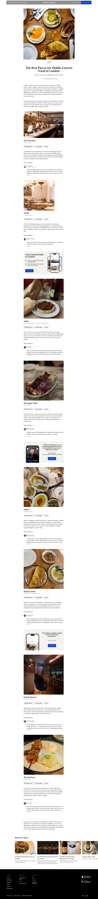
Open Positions (22, 883)
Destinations (9, 880)
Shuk (56, 92)
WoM (10, 888)
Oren (48, 94)
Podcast (8, 886)
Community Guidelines (34, 883)
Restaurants (9, 882)
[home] (49, 2)
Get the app (29, 270)
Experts (8, 877)
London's (26, 85)
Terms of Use (10, 895)
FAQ (33, 877)
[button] (10, 2)
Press (20, 881)
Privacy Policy (17, 895)
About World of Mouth (22, 878)
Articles (8, 884)
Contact (34, 880)
